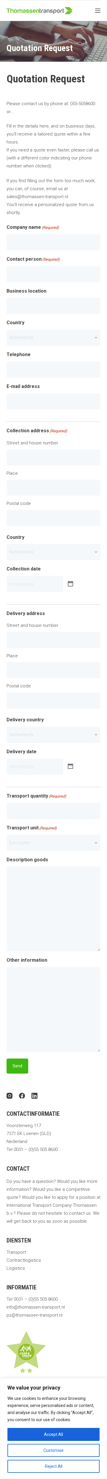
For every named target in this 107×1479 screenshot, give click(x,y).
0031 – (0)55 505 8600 (36, 1149)
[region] (53, 1428)
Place (12, 473)
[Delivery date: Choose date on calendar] (70, 766)
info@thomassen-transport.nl (36, 1307)
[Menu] (97, 10)
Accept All (53, 1434)
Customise (53, 1450)
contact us (80, 1213)
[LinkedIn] (34, 1096)
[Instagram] (9, 1096)
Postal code (19, 503)
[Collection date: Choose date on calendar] (70, 584)
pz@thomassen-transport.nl (34, 1315)
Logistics (16, 1268)
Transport (16, 1252)
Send (17, 1066)
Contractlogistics (24, 1260)
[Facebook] (22, 1096)
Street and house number (32, 443)
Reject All (53, 1466)
